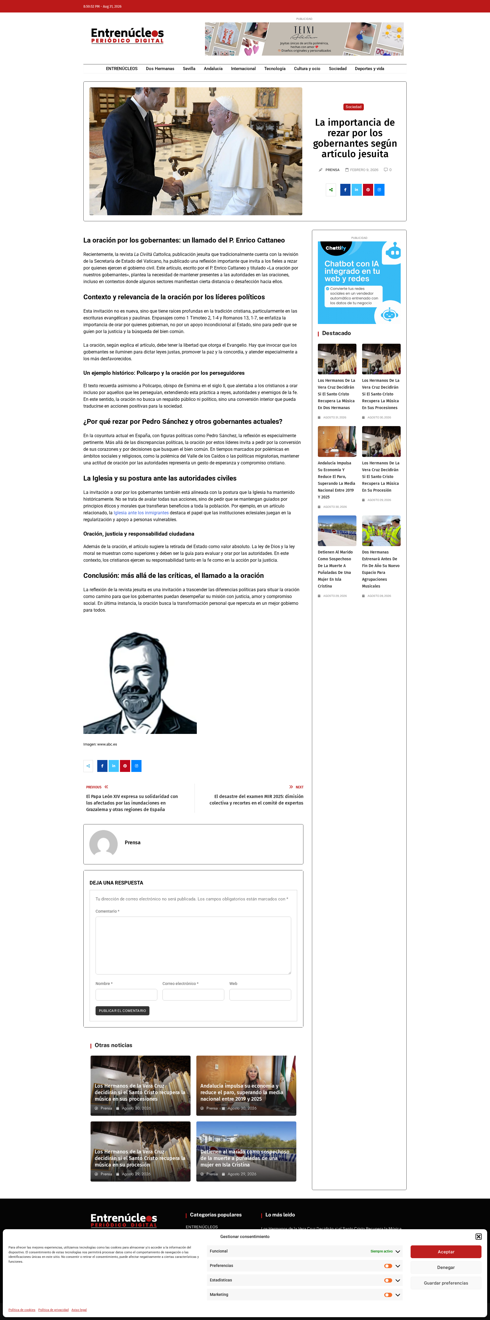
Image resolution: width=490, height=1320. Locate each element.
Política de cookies (22, 1310)
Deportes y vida (369, 68)
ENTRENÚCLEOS (122, 68)
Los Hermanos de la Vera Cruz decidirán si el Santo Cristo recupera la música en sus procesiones (140, 1092)
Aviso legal (79, 1310)
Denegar (446, 1267)
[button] (478, 1236)
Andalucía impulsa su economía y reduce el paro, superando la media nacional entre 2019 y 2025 (241, 1092)
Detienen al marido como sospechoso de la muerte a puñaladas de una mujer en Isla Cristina (245, 1158)
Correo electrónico (180, 983)
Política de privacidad (53, 1310)
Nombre (104, 983)
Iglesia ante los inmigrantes (141, 512)
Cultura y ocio (307, 68)
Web (233, 983)
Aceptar (446, 1251)
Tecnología (275, 68)
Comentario (107, 911)
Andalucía (213, 68)
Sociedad (338, 68)
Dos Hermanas (160, 68)
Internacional (243, 68)
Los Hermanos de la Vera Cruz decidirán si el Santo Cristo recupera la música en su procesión (140, 1158)
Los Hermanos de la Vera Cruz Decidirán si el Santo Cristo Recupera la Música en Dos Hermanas (336, 394)
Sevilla (189, 68)
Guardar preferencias (446, 1283)
